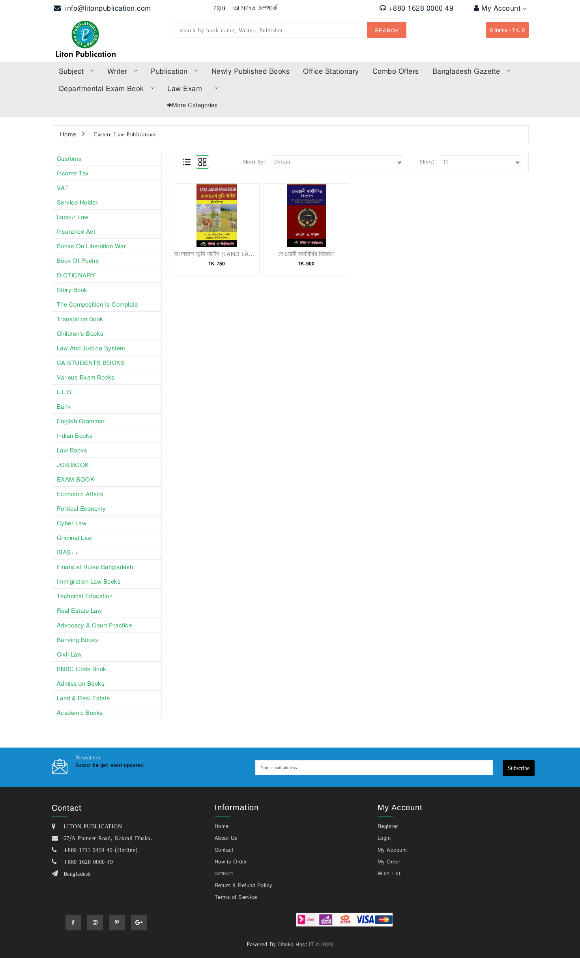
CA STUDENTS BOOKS (91, 362)
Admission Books (81, 683)
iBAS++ (68, 552)
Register (388, 826)
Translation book (80, 319)
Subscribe (518, 768)
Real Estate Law (79, 610)
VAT (63, 187)
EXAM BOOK (76, 479)
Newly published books (250, 71)
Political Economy (81, 508)
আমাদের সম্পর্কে (255, 8)
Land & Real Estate (83, 698)
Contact (224, 849)
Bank (64, 406)
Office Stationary (331, 71)
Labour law (73, 217)
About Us (226, 837)
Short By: (254, 162)
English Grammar (81, 421)
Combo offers (395, 71)
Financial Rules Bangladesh (95, 567)
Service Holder (77, 202)
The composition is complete (97, 304)
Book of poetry (78, 260)
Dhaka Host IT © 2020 (305, 944)
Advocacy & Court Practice (94, 625)
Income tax (73, 173)
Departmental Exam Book (101, 88)
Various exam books (86, 377)
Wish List (389, 873)
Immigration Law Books (89, 581)
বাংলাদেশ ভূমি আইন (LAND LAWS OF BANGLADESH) (244, 254)
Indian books (75, 435)
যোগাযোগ (224, 873)
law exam (184, 88)
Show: (427, 162)
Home (68, 134)
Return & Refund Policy (244, 885)
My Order (389, 861)
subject (71, 71)
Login (384, 837)
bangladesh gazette (466, 71)
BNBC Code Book (82, 669)
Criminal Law (74, 537)
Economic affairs (80, 494)
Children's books (80, 333)
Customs (69, 158)
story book (72, 290)
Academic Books (80, 712)
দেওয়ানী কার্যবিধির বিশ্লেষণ (306, 254)
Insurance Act (76, 231)
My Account (502, 8)
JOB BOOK (73, 464)
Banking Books (78, 639)
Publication (169, 71)
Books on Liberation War (91, 246)
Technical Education (85, 596)
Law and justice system (91, 348)
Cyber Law (72, 523)
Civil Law (69, 654)
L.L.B (64, 392)
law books (72, 450)
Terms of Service (236, 897)
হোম (220, 8)
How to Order (231, 861)
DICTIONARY (76, 275)
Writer (117, 71)
